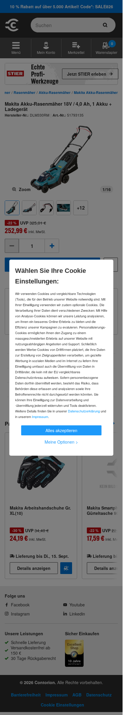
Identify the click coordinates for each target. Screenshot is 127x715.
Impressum (40, 416)
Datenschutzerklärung (84, 411)
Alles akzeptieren (61, 430)
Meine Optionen (61, 442)
